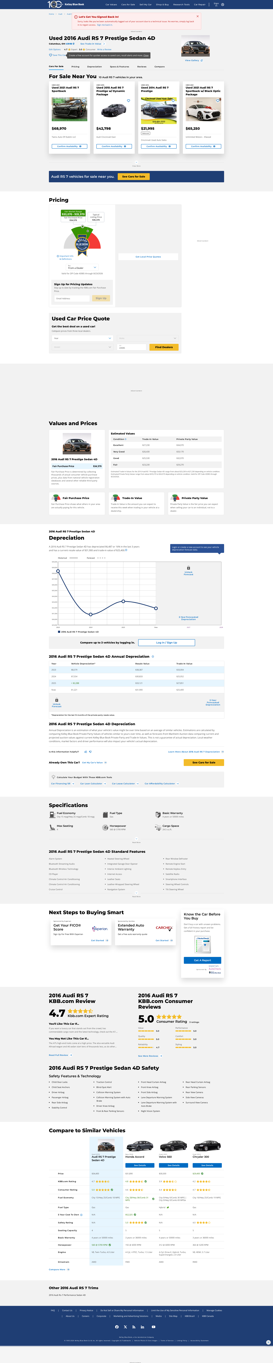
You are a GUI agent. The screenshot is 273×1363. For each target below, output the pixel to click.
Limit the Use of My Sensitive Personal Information (175, 1310)
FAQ (53, 1310)
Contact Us (67, 1310)
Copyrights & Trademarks (121, 1341)
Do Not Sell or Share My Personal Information (122, 1310)
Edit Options (55, 49)
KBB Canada (208, 1316)
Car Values (111, 4)
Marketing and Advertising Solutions (131, 1316)
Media (159, 1316)
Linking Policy (182, 1341)
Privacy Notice (86, 1310)
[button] (81, 931)
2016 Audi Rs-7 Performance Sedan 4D (67, 1295)
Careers (85, 1316)
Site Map (173, 1316)
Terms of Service (167, 1341)
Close (146, 55)
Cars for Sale (128, 4)
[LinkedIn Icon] (142, 1327)
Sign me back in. (105, 24)
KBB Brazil (190, 1316)
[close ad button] (268, 1342)
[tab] (57, 66)
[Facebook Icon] (118, 1327)
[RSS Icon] (134, 1327)
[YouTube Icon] (152, 1327)
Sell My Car (146, 4)
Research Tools (181, 4)
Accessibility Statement (200, 1341)
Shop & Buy (162, 4)
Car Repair (199, 4)
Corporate (101, 1316)
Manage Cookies (214, 1310)
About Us (70, 1316)
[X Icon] (125, 1327)
